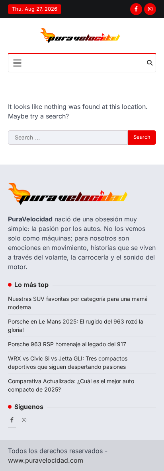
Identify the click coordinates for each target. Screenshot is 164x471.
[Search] (150, 63)
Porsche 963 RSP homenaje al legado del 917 (67, 344)
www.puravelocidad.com (45, 460)
